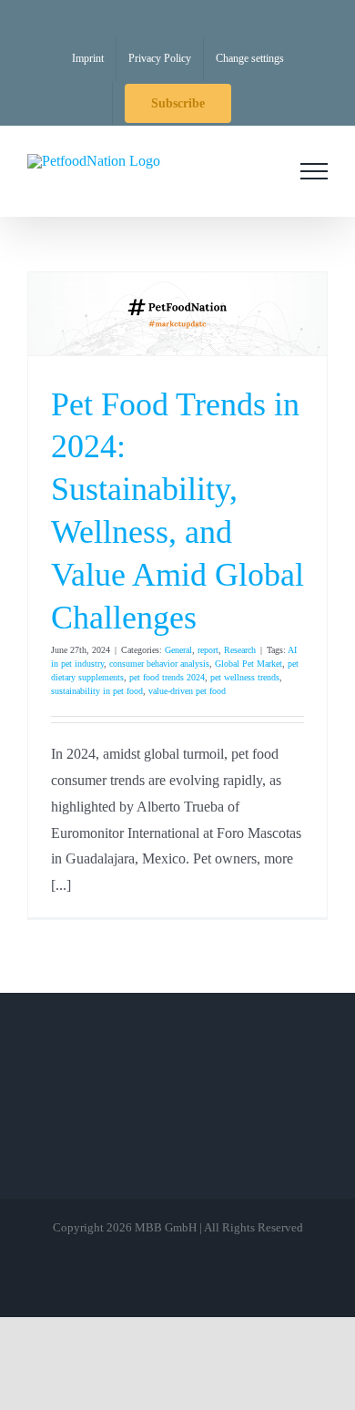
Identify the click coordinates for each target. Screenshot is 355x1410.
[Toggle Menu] (314, 171)
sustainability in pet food (97, 691)
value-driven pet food (187, 691)
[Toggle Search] (263, 170)
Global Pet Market (248, 664)
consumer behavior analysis (159, 664)
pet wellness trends (244, 677)
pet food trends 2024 (167, 677)
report (208, 650)
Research (240, 650)
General (178, 650)
